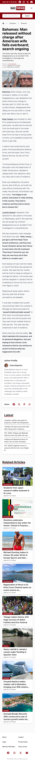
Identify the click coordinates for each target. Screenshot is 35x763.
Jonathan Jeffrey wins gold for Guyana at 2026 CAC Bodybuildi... (16, 421)
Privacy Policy (23, 742)
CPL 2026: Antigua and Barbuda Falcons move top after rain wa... (16, 434)
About (4, 737)
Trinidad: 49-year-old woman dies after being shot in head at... (16, 428)
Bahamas (24, 23)
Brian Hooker (8, 119)
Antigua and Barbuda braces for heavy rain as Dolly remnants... (16, 440)
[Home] (3, 23)
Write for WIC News (8, 746)
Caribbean (12, 23)
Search (27, 16)
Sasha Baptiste (12, 64)
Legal (4, 742)
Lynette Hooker (8, 212)
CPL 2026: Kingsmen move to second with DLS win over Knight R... (16, 448)
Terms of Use (22, 746)
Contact (21, 737)
